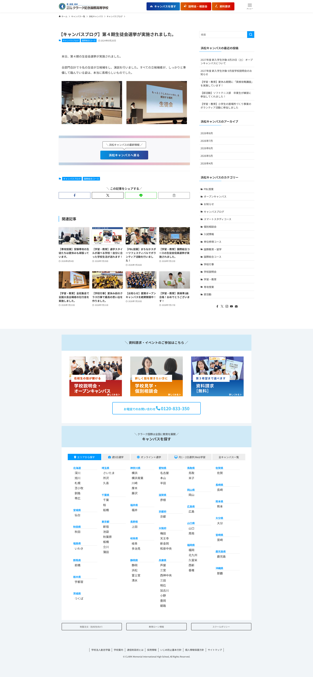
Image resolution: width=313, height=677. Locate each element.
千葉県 (105, 495)
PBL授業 (209, 189)
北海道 (77, 468)
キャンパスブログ (71, 40)
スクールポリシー (221, 626)
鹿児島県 (221, 551)
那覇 (220, 573)
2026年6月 (207, 148)
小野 (163, 595)
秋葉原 (107, 536)
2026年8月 (207, 133)
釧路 (77, 493)
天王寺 (164, 538)
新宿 (106, 526)
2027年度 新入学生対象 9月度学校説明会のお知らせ (226, 72)
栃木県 (77, 577)
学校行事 (209, 264)
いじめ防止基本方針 (170, 649)
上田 (134, 526)
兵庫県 (162, 560)
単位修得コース (212, 241)
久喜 (106, 483)
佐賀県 (219, 468)
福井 (134, 510)
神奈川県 (135, 468)
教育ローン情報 (156, 626)
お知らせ (209, 204)
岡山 (191, 495)
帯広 (77, 498)
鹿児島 (221, 556)
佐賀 (220, 473)
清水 (134, 580)
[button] (249, 6)
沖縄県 (219, 568)
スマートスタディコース (217, 219)
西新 (191, 565)
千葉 (106, 500)
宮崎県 (219, 535)
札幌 (77, 483)
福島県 (77, 543)
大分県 (219, 518)
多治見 (136, 548)
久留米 (193, 560)
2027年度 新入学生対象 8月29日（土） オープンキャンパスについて (227, 61)
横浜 (134, 473)
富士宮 (136, 575)
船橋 (106, 510)
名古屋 (164, 473)
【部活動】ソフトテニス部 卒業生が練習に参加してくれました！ (226, 94)
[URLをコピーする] (174, 195)
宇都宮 (79, 582)
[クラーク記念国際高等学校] (83, 6)
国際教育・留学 (213, 249)
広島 (191, 511)
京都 (163, 516)
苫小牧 (79, 488)
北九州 (193, 555)
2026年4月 (207, 163)
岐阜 (134, 543)
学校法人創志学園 (100, 649)
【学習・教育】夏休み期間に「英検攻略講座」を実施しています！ (227, 83)
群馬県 (77, 560)
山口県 (191, 523)
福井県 (134, 505)
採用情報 (151, 649)
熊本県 (219, 501)
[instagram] (227, 306)
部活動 (207, 294)
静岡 (134, 565)
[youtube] (231, 306)
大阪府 (162, 528)
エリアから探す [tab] (86, 457)
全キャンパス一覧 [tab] (229, 457)
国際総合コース (89, 40)
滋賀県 (162, 495)
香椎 (191, 570)
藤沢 (134, 493)
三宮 (163, 570)
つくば (79, 598)
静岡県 (134, 560)
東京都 (105, 521)
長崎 (220, 489)
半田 (163, 483)
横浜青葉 (137, 478)
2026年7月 (207, 141)
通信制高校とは (135, 649)
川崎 (134, 483)
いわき (79, 548)
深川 (77, 473)
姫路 (163, 605)
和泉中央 (166, 548)
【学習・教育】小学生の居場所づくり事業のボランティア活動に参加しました (226, 105)
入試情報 (209, 234)
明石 (163, 585)
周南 (191, 533)
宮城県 (77, 510)
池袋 (106, 531)
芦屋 (163, 565)
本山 (163, 478)
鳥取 (191, 473)
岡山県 (191, 490)
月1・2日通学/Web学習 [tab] (192, 457)
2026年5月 (207, 156)
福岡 (191, 550)
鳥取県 (191, 468)
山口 (191, 528)
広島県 (191, 506)
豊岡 (163, 600)
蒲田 (106, 552)
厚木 (134, 488)
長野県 (134, 521)
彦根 (163, 500)
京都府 (162, 511)
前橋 (77, 565)
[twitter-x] (222, 306)
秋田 (77, 531)
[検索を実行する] (250, 34)
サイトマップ (215, 649)
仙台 (77, 515)
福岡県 (191, 545)
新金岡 (164, 543)
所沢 (106, 478)
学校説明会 (210, 271)
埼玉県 (105, 468)
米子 (191, 478)
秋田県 (77, 527)
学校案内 (118, 649)
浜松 (134, 570)
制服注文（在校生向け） (92, 626)
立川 (106, 547)
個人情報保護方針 (194, 649)
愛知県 (162, 468)
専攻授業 (209, 287)
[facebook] (217, 306)
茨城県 (77, 593)
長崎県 (219, 485)
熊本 (220, 506)
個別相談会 (210, 226)
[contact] (236, 306)
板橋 (106, 542)
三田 (163, 580)
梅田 (163, 533)
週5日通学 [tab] (118, 457)
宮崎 (220, 540)
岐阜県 (134, 538)
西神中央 (166, 575)
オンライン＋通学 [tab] (151, 457)
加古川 (164, 590)
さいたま (109, 473)
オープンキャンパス (215, 196)
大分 (220, 523)
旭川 (77, 478)
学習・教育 (210, 279)
